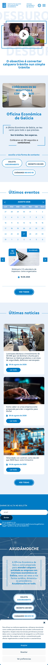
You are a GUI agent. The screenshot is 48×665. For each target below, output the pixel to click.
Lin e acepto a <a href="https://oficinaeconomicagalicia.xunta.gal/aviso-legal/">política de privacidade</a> (23, 524)
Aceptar (24, 645)
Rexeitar (24, 652)
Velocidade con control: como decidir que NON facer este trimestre (22, 459)
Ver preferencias (24, 659)
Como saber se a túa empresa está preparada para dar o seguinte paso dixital (22, 409)
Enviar (6, 517)
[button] (44, 622)
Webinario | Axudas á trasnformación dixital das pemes (24, 270)
